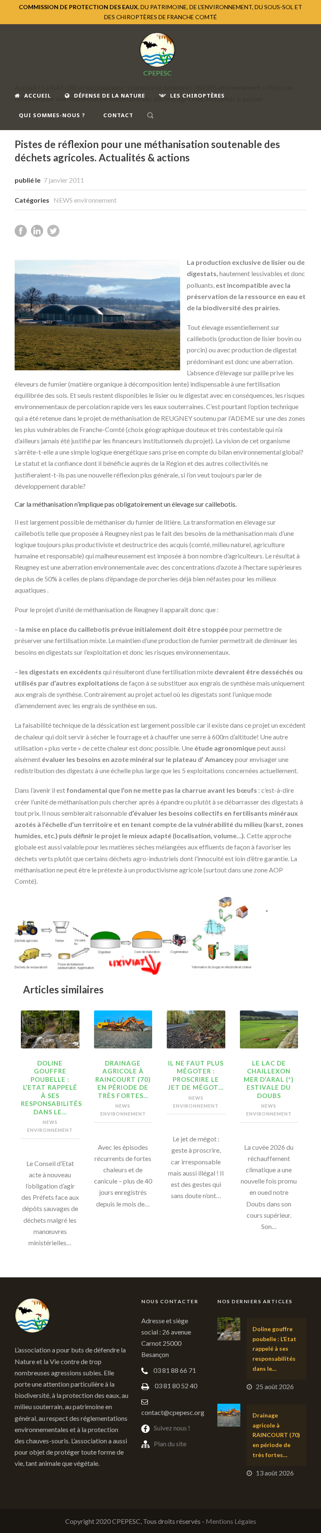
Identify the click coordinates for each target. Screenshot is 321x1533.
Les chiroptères (197, 95)
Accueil (37, 95)
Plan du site (170, 1444)
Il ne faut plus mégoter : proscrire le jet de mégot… (196, 1075)
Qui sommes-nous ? (52, 115)
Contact (118, 115)
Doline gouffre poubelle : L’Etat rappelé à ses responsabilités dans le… (51, 1087)
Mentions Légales (231, 1521)
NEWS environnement (85, 200)
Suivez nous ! (172, 1428)
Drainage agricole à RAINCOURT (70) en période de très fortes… (123, 1079)
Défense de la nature (109, 95)
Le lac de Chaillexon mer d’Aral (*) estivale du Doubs (269, 1079)
